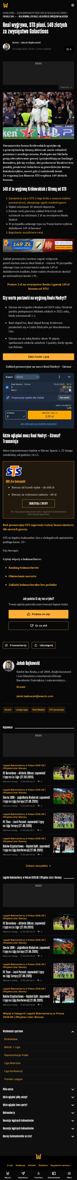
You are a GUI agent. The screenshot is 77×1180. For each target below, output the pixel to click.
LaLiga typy (22, 709)
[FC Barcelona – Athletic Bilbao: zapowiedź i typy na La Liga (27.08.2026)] (38, 773)
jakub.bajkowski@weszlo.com (34, 696)
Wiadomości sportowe (13, 1031)
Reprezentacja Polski (16, 1055)
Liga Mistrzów (12, 1063)
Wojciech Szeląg (10, 781)
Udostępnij (46, 645)
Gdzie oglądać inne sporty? (15, 1105)
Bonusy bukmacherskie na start (17, 1136)
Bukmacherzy (9, 1113)
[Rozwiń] (71, 1031)
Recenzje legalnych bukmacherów (18, 1120)
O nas (10, 1165)
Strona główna (9, 13)
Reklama (43, 1165)
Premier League (13, 1079)
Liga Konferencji (13, 1071)
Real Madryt (38, 709)
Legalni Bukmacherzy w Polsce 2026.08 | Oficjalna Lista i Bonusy (41, 13)
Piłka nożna (8, 1089)
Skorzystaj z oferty (38, 503)
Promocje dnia (8, 16)
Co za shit (41, 625)
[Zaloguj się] (72, 5)
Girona (7, 709)
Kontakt (32, 1165)
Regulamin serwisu (60, 1165)
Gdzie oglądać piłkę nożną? (15, 1097)
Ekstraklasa (10, 1039)
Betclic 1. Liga (12, 1047)
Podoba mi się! (41, 614)
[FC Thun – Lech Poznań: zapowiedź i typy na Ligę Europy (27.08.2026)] (38, 822)
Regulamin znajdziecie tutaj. (26, 232)
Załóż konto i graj (38, 356)
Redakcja (20, 1165)
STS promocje (56, 709)
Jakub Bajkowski (30, 42)
